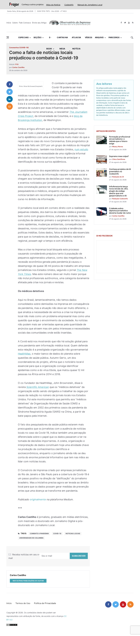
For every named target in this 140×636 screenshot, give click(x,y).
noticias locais (73, 533)
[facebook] (121, 22)
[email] (9, 106)
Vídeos (88, 37)
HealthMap (24, 353)
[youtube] (129, 22)
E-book (49, 39)
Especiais (23, 37)
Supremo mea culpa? (119, 156)
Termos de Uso (22, 603)
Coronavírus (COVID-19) (19, 47)
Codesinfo (68, 5)
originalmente (38, 499)
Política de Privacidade (45, 603)
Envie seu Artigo (39, 22)
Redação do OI (118, 177)
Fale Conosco (25, 22)
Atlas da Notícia (53, 5)
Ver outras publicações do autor (28, 581)
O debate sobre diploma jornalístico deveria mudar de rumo (120, 210)
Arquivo (99, 37)
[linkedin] (9, 99)
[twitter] (125, 22)
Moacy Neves (117, 146)
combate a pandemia (39, 533)
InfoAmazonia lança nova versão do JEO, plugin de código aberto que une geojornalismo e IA (118, 191)
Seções (37, 37)
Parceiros (114, 37)
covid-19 (57, 533)
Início (8, 22)
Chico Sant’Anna (118, 159)
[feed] (133, 22)
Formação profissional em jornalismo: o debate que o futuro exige (119, 140)
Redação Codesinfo (120, 199)
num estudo (81, 149)
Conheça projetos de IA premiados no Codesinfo (120, 171)
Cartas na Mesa (62, 39)
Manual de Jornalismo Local (90, 5)
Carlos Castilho (18, 67)
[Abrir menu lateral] (7, 37)
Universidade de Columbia (31, 538)
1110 (16, 64)
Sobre (15, 22)
